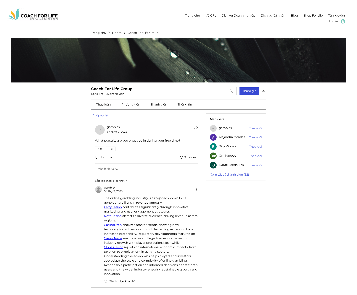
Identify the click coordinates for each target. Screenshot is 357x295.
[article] (146, 204)
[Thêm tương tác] (110, 149)
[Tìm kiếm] (231, 91)
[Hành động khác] (196, 189)
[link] (103, 104)
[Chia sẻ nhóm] (263, 91)
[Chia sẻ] (196, 127)
